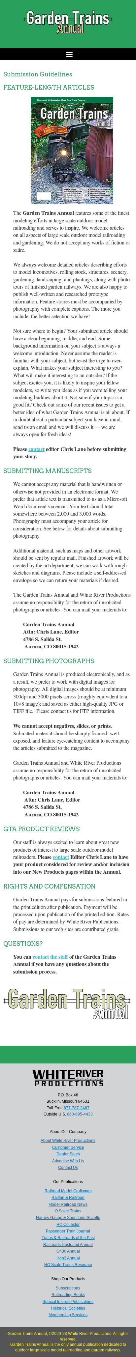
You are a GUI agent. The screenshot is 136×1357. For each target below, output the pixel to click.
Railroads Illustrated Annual (68, 1244)
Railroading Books (68, 1294)
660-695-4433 (80, 1114)
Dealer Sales (68, 1154)
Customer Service (68, 1147)
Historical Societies (68, 1308)
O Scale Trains (68, 1211)
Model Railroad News (68, 1204)
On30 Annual (68, 1251)
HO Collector (68, 1224)
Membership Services (68, 1315)
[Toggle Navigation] (68, 54)
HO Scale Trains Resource (68, 1264)
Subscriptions (68, 1288)
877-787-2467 (76, 1108)
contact (36, 449)
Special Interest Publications (68, 1301)
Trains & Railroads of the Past (68, 1237)
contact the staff (50, 956)
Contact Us (68, 1167)
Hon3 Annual (68, 1258)
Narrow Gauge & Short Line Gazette (68, 1217)
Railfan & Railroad (68, 1197)
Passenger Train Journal (68, 1231)
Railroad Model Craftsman (68, 1191)
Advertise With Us (68, 1161)
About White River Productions (68, 1140)
